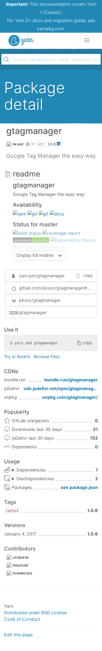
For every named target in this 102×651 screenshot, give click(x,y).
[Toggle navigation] (87, 40)
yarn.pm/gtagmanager (42, 275)
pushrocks (22, 573)
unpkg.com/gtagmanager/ (70, 397)
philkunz (20, 565)
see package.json (79, 487)
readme (26, 173)
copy (87, 275)
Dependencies (31, 470)
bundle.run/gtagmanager (71, 379)
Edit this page (18, 634)
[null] (19, 213)
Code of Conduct (22, 619)
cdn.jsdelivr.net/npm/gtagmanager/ (62, 388)
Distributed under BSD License (35, 612)
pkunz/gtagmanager (40, 300)
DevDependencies (35, 478)
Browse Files (47, 356)
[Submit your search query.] (6, 59)
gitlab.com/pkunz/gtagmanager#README (58, 288)
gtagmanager (33, 312)
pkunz (18, 144)
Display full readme (35, 255)
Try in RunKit (17, 356)
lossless (21, 557)
